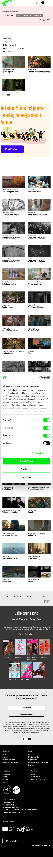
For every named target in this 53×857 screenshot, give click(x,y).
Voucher (5, 777)
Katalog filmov (7, 42)
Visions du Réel (37, 680)
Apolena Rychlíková (34, 556)
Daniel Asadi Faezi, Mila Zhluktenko (38, 487)
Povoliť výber (26, 469)
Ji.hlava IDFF (25, 680)
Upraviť (43, 20)
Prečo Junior (35, 777)
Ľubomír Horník (7, 259)
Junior (33, 774)
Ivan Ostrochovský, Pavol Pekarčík (13, 351)
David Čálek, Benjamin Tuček (11, 510)
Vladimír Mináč (32, 235)
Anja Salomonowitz (8, 69)
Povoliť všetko (26, 461)
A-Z (29, 754)
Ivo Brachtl (31, 259)
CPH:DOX (6, 657)
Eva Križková (32, 510)
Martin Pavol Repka (8, 533)
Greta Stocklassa (7, 487)
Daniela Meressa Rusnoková (36, 533)
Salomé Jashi (6, 556)
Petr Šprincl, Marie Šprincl (10, 189)
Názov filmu (7, 51)
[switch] (46, 428)
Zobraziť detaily (38, 453)
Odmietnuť (26, 477)
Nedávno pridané (9, 45)
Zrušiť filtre (8, 15)
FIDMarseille (12, 680)
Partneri (5, 757)
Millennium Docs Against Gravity (32, 658)
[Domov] (7, 3)
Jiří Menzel (31, 189)
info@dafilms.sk (15, 812)
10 (34, 596)
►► (38, 601)
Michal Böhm (31, 212)
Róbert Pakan (32, 69)
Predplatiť (12, 841)
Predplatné (6, 774)
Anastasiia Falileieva (8, 212)
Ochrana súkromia (9, 760)
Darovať (5, 779)
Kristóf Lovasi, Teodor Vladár (11, 93)
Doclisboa (18, 657)
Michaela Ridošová (8, 235)
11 (39, 596)
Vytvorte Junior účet (38, 779)
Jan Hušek (5, 579)
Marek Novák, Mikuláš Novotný (37, 282)
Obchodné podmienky (10, 762)
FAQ (3, 782)
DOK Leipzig (42, 657)
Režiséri (31, 765)
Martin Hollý (5, 305)
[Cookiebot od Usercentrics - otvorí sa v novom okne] (39, 377)
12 (44, 596)
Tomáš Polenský (7, 282)
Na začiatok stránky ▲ (41, 845)
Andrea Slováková (33, 579)
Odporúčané (32, 760)
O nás (4, 754)
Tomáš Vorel (31, 351)
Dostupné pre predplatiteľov (13, 48)
